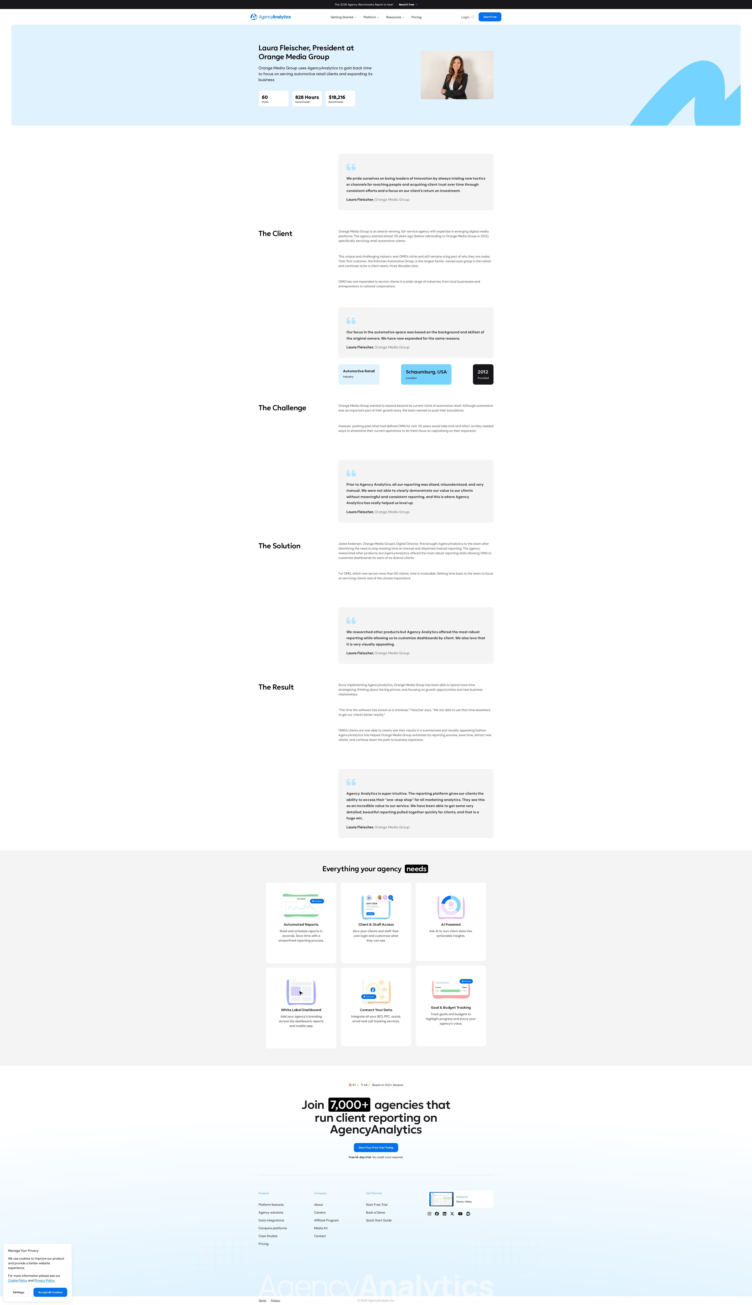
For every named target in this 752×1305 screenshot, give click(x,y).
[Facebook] (437, 1214)
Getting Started (342, 17)
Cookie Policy (17, 1280)
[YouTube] (460, 1214)
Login (465, 17)
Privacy (275, 1300)
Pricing (416, 17)
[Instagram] (429, 1214)
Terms (262, 1300)
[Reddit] (468, 1214)
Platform (369, 17)
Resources (393, 17)
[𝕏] (452, 1214)
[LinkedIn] (444, 1214)
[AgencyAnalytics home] (271, 17)
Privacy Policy (44, 1280)
